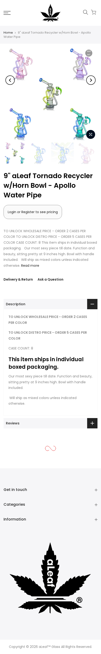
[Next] (91, 80)
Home (8, 32)
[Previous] (10, 80)
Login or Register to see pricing (33, 212)
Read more (29, 265)
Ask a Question (50, 279)
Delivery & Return (18, 279)
